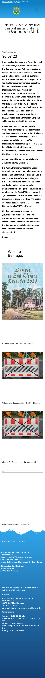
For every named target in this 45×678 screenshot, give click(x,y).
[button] (36, 10)
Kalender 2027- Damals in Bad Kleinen (17, 344)
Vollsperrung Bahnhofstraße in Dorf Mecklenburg (21, 403)
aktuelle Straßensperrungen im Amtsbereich (19, 462)
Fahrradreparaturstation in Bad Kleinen (17, 525)
